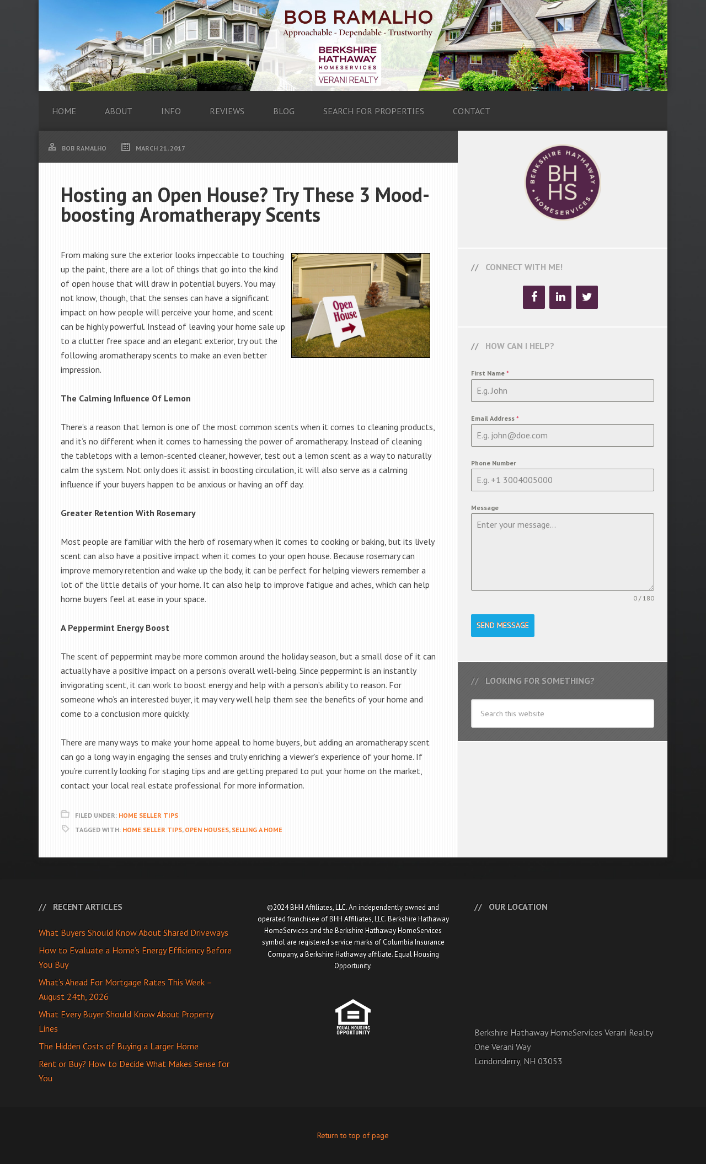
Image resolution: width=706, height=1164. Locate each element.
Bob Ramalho (353, 45)
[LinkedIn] (560, 297)
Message (485, 507)
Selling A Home (257, 829)
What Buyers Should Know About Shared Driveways (133, 932)
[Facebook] (534, 297)
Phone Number (493, 463)
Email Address (495, 418)
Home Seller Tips (148, 815)
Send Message (503, 625)
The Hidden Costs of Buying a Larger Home (119, 1046)
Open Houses (207, 829)
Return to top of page (353, 1135)
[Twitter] (587, 297)
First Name (490, 373)
